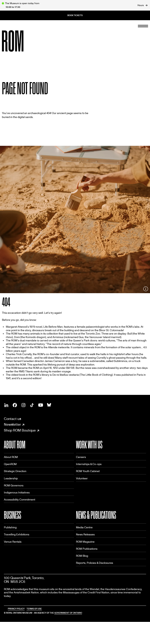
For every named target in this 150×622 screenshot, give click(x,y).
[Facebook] (14, 405)
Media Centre (84, 527)
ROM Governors (13, 485)
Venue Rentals (12, 541)
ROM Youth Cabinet (88, 471)
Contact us (12, 419)
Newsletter (12, 425)
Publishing (10, 527)
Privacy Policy (16, 608)
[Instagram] (23, 405)
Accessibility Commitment (19, 499)
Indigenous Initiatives (17, 492)
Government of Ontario (68, 613)
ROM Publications (86, 548)
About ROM (11, 457)
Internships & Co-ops (89, 464)
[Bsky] (49, 405)
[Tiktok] (32, 405)
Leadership (11, 478)
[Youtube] (40, 405)
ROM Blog (82, 556)
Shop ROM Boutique (20, 430)
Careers (81, 457)
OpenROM (10, 464)
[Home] (21, 41)
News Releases (85, 534)
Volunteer (82, 478)
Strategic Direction (15, 471)
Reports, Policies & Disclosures (94, 563)
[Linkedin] (6, 405)
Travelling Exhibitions (16, 534)
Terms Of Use (34, 608)
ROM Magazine (85, 541)
